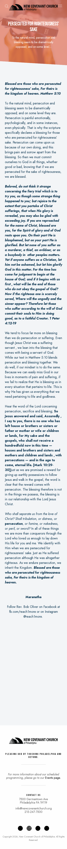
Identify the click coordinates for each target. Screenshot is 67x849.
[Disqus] (33, 668)
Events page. (53, 778)
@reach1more (32, 616)
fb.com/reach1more (22, 611)
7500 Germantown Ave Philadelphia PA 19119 (33, 801)
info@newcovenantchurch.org (33, 808)
